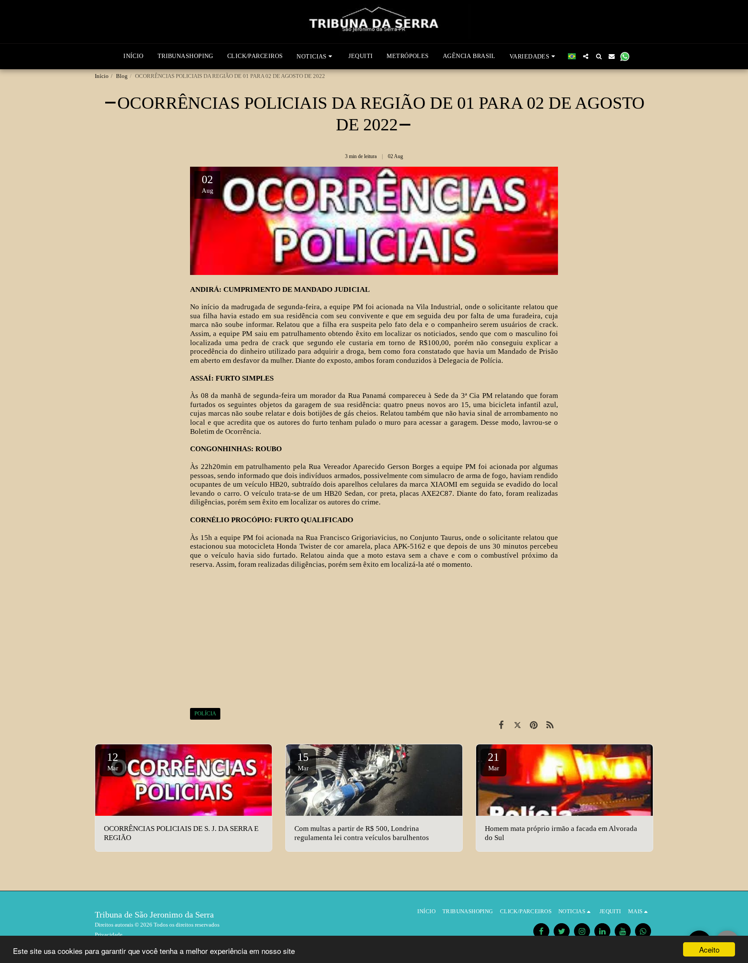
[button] (315, 56)
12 (112, 761)
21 (493, 761)
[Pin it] (534, 725)
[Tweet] (517, 725)
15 (303, 761)
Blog (122, 76)
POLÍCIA (205, 713)
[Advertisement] (374, 638)
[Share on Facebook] (501, 725)
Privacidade (109, 934)
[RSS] (550, 725)
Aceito (709, 949)
